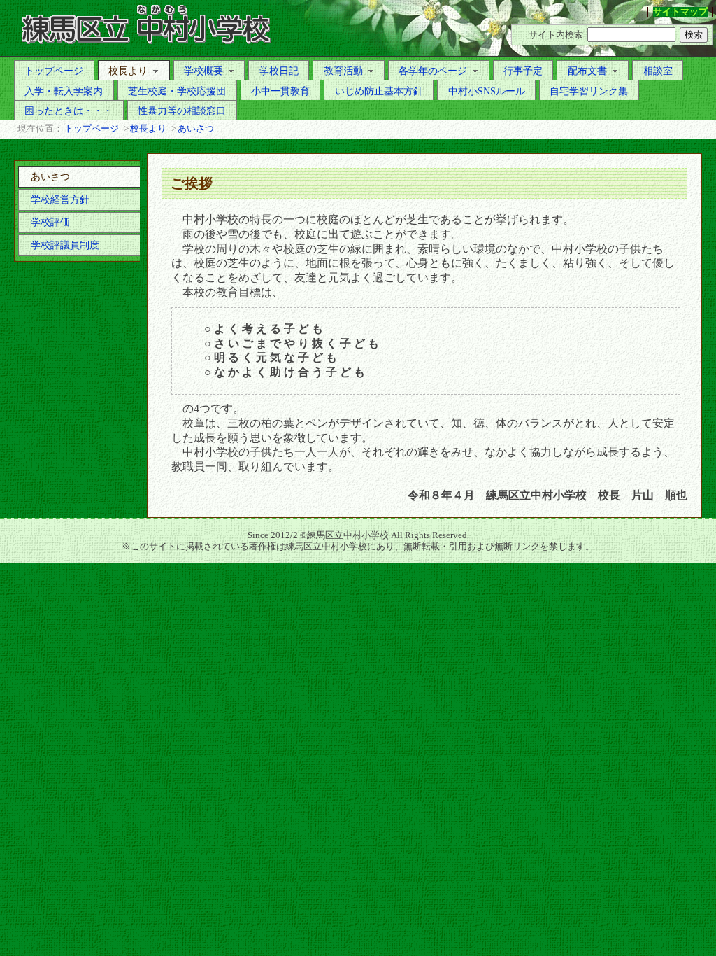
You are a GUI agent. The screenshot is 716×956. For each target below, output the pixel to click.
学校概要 (203, 70)
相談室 (658, 70)
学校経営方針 (60, 199)
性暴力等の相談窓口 (182, 110)
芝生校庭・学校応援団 (177, 91)
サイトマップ (680, 12)
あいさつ (196, 129)
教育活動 (343, 70)
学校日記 (279, 70)
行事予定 (523, 70)
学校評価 (50, 221)
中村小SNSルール (486, 91)
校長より (128, 70)
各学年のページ (433, 70)
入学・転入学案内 (63, 91)
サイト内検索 (556, 35)
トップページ (53, 70)
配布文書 (587, 70)
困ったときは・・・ (68, 110)
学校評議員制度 (65, 245)
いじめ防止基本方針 (379, 91)
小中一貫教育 (280, 91)
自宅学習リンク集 (589, 91)
